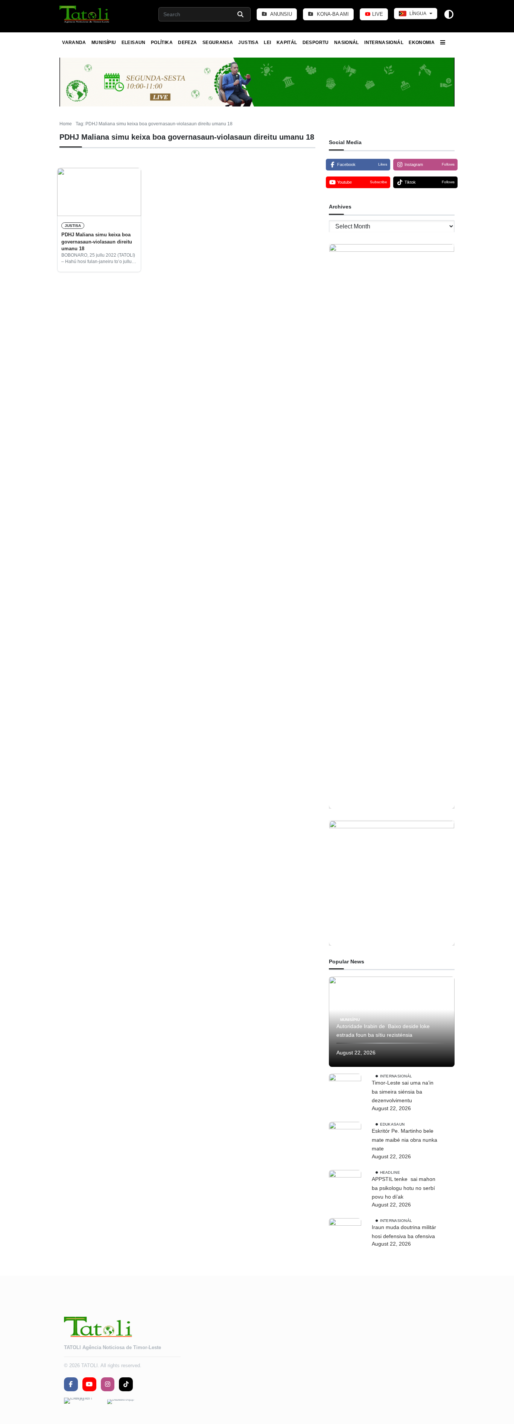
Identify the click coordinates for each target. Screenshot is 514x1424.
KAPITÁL (287, 42)
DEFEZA (187, 42)
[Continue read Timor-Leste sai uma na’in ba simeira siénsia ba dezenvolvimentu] (345, 1090)
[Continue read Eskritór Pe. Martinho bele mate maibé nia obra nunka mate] (345, 1138)
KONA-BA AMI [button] (332, 14)
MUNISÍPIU (103, 42)
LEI (267, 42)
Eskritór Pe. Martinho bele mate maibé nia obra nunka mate (404, 1140)
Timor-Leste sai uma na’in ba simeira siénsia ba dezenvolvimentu (402, 1092)
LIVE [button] (377, 14)
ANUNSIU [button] (280, 14)
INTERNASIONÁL (383, 42)
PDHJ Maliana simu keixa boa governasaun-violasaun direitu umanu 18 (96, 241)
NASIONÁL (346, 42)
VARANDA (74, 42)
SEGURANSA (217, 42)
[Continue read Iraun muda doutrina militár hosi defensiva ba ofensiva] (345, 1234)
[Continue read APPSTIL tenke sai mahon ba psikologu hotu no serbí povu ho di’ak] (345, 1186)
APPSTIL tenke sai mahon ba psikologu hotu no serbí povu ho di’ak (403, 1188)
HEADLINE (390, 1172)
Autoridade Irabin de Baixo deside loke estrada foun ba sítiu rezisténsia (383, 1030)
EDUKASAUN (392, 1124)
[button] (84, 14)
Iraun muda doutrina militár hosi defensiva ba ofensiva (404, 1231)
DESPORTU (316, 42)
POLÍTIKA (162, 42)
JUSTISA (248, 42)
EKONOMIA (422, 42)
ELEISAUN (134, 42)
